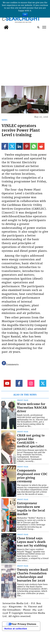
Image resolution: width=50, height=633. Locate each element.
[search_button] (38, 27)
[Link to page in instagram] (30, 383)
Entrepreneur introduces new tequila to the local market (31, 509)
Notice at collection (15, 628)
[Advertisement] (25, 57)
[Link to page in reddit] (41, 146)
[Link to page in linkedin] (19, 146)
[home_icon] (6, 27)
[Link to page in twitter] (12, 146)
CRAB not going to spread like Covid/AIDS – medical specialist (31, 441)
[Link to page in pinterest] (26, 146)
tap (44, 27)
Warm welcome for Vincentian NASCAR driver (32, 407)
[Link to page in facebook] (4, 146)
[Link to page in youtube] (7, 383)
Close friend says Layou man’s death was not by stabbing (32, 542)
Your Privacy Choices (23, 624)
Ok (25, 14)
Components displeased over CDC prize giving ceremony (32, 476)
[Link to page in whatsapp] (33, 146)
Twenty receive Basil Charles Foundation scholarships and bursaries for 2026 (32, 575)
